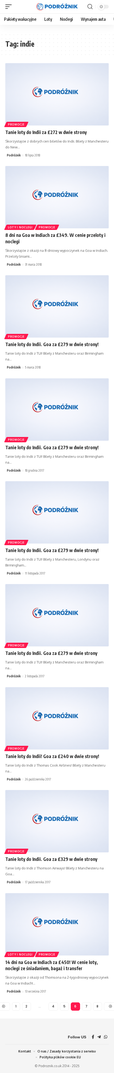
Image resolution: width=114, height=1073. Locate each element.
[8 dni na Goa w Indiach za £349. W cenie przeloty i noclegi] (57, 197)
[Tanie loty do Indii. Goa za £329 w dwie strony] (57, 821)
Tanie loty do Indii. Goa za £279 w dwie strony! (52, 344)
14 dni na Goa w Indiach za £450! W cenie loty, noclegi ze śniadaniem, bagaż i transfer (51, 965)
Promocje (16, 124)
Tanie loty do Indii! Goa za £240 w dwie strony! (52, 756)
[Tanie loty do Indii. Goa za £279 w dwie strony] (57, 615)
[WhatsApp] (106, 1037)
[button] (9, 7)
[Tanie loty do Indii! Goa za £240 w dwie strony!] (57, 718)
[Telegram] (99, 1037)
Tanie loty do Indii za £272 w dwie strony (46, 132)
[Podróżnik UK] (57, 6)
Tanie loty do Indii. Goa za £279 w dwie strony (51, 653)
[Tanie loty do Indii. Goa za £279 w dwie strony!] (57, 306)
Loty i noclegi (20, 227)
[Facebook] (92, 1037)
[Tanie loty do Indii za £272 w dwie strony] (57, 94)
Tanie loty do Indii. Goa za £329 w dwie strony (51, 859)
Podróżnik (14, 155)
